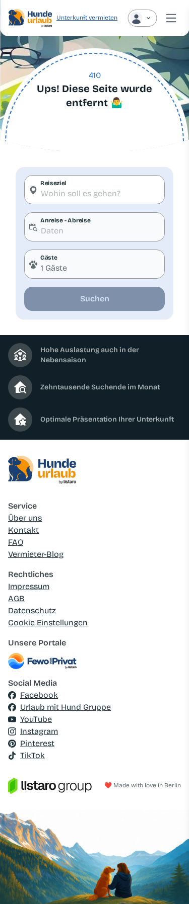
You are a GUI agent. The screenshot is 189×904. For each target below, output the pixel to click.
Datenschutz (32, 610)
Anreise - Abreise (65, 220)
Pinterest (37, 743)
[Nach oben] (167, 882)
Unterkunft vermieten (86, 17)
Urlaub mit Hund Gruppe (65, 707)
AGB (16, 598)
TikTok (32, 755)
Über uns (25, 518)
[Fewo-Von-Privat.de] (94, 661)
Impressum (28, 586)
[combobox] (94, 189)
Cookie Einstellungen (48, 622)
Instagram (39, 731)
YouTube (36, 719)
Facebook (39, 695)
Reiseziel (53, 183)
